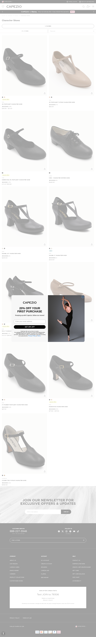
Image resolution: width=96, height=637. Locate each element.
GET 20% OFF (30, 327)
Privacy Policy (32, 336)
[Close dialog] (83, 297)
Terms (39, 336)
